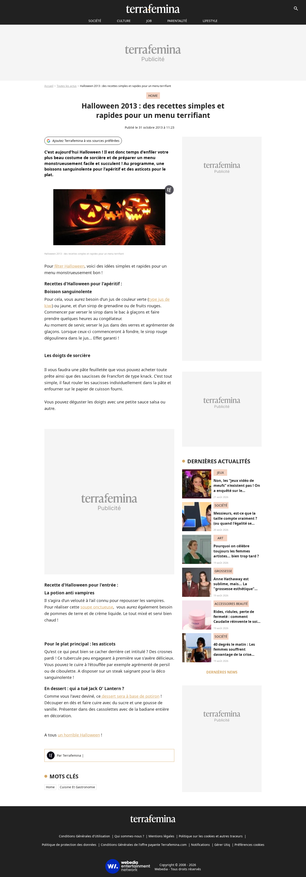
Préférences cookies (249, 844)
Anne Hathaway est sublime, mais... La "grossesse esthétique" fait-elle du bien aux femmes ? (233, 589)
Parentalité (177, 21)
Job (149, 21)
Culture (124, 21)
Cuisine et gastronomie (77, 787)
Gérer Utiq (222, 844)
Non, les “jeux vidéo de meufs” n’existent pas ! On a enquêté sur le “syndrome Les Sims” (236, 488)
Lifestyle (210, 21)
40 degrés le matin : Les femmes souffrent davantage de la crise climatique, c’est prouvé (234, 652)
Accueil (48, 86)
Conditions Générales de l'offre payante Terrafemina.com (144, 844)
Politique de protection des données (69, 844)
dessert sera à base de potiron (130, 696)
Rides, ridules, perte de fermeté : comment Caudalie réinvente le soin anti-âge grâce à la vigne (236, 619)
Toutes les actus (67, 86)
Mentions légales (161, 836)
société (94, 21)
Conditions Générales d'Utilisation (84, 836)
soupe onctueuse (96, 607)
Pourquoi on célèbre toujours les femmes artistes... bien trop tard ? (236, 551)
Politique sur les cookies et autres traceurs (211, 836)
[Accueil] (153, 8)
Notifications (200, 844)
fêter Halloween (68, 266)
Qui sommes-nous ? (129, 836)
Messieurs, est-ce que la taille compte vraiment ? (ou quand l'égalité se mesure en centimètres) (235, 521)
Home (50, 787)
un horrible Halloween (79, 735)
